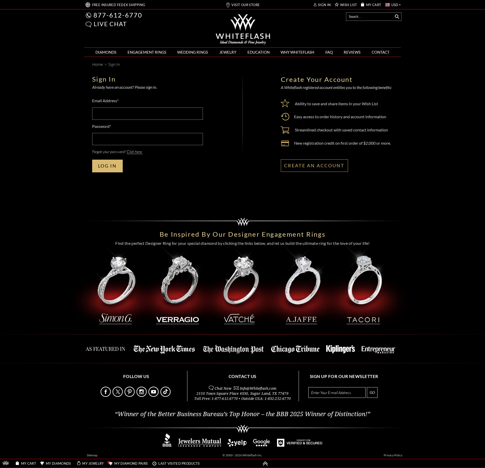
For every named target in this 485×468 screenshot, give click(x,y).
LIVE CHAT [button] (110, 23)
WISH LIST (348, 5)
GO (372, 392)
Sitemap (92, 455)
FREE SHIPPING (118, 5)
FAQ (329, 52)
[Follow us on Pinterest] (130, 395)
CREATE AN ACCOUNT (314, 165)
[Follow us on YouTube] (154, 395)
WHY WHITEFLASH (297, 52)
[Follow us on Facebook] (106, 395)
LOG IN (107, 166)
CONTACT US (242, 376)
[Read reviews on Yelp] (237, 445)
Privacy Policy (393, 455)
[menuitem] (105, 52)
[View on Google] (262, 445)
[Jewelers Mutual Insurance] (199, 445)
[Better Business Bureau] (167, 445)
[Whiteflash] (242, 29)
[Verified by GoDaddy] (299, 445)
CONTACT (381, 52)
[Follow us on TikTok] (166, 395)
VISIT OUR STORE (245, 5)
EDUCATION (258, 52)
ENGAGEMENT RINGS (147, 52)
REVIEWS (352, 52)
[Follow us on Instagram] (142, 395)
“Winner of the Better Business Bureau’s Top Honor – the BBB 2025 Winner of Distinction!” (242, 414)
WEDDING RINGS (192, 52)
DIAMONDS (105, 52)
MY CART (373, 5)
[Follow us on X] (118, 395)
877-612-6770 (117, 15)
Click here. (135, 151)
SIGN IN (324, 5)
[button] (89, 24)
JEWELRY (227, 52)
